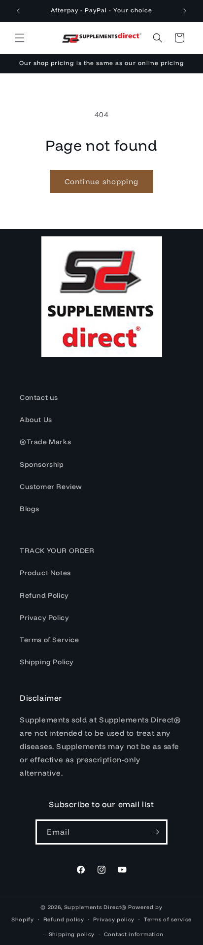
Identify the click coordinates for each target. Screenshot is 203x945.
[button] (20, 38)
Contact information (134, 934)
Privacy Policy (44, 617)
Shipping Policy (47, 661)
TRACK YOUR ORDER (57, 550)
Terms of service (168, 919)
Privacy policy (114, 919)
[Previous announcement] (18, 11)
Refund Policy (44, 595)
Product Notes (45, 572)
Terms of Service (49, 639)
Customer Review (51, 486)
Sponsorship (42, 464)
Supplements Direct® (95, 907)
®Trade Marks (45, 441)
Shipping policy (72, 934)
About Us (36, 419)
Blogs (29, 508)
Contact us (39, 397)
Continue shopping (101, 181)
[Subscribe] (155, 832)
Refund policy (63, 919)
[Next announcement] (185, 11)
